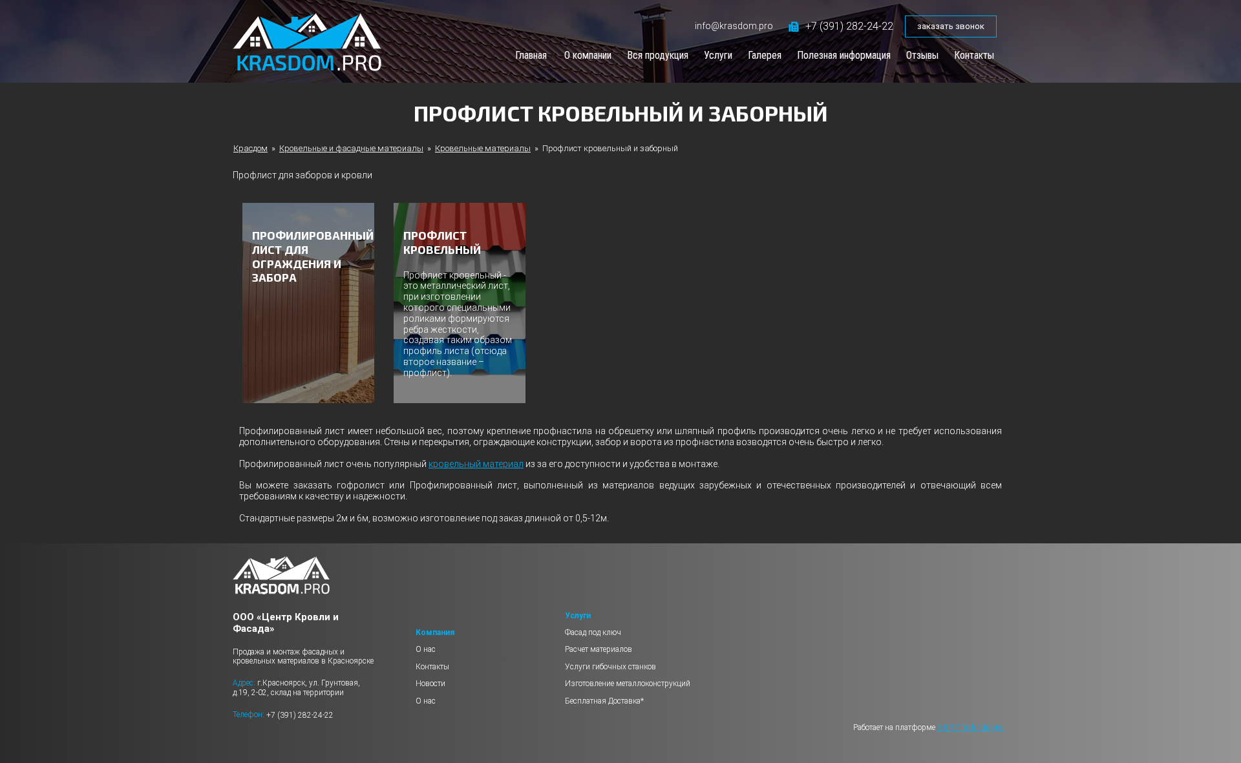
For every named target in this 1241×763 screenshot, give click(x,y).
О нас (426, 649)
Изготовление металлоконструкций (627, 683)
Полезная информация (844, 55)
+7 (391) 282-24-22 (849, 26)
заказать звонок (950, 26)
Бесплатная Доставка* (604, 701)
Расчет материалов (598, 649)
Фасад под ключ (593, 632)
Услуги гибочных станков (610, 666)
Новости (430, 683)
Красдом (250, 148)
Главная (531, 55)
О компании (587, 55)
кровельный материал (476, 464)
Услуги (718, 55)
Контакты (974, 55)
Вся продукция (657, 55)
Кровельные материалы (483, 148)
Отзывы (922, 55)
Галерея (764, 55)
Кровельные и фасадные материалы (351, 148)
